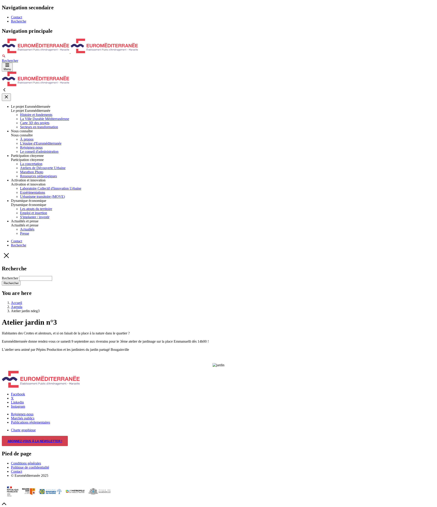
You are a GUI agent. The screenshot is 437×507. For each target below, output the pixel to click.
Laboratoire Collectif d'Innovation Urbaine (50, 188)
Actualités (27, 229)
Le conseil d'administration (39, 151)
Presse (24, 233)
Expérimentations (32, 192)
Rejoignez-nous (31, 147)
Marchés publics (22, 418)
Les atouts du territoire (36, 209)
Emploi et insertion (33, 213)
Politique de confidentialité (30, 467)
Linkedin (17, 402)
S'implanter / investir (34, 217)
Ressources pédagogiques (38, 176)
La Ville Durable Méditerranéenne (44, 119)
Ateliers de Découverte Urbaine (43, 168)
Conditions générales (26, 463)
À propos (26, 139)
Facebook (18, 394)
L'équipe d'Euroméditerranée (40, 143)
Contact (16, 17)
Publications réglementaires (30, 422)
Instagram (18, 406)
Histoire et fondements (36, 115)
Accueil (16, 303)
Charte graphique (23, 430)
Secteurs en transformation (39, 127)
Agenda (16, 307)
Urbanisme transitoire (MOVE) (42, 196)
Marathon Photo (31, 172)
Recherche (18, 21)
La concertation (31, 164)
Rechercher (10, 278)
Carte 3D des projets (34, 123)
